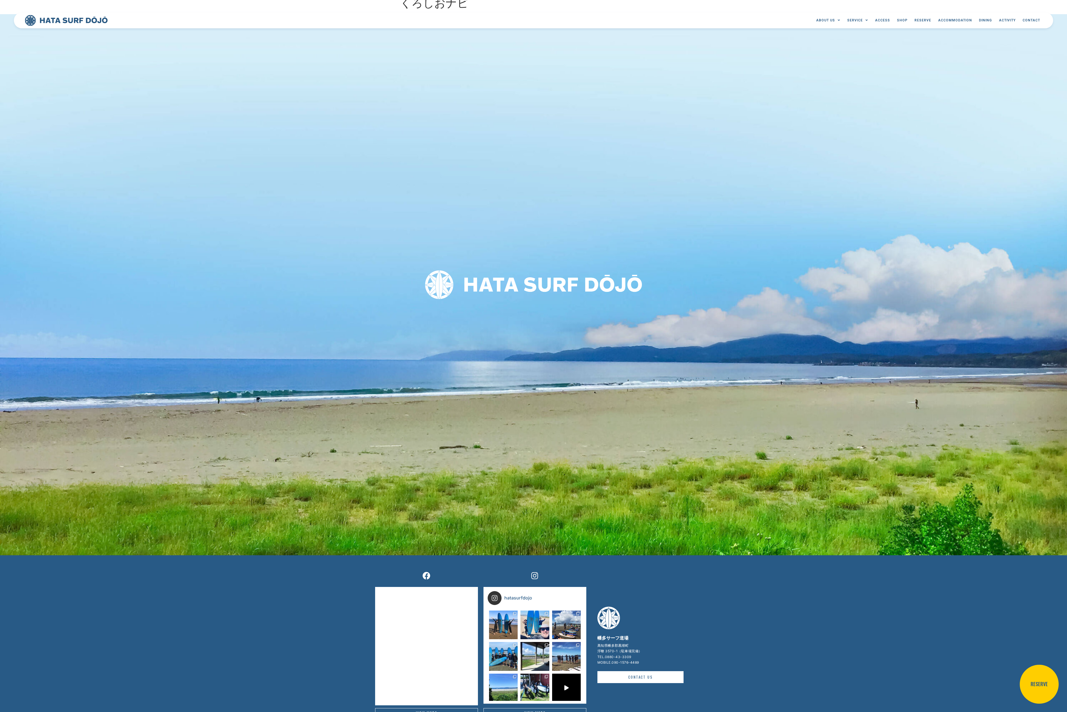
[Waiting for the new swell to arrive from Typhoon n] (534, 656)
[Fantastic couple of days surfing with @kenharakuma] (534, 688)
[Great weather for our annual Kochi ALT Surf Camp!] (566, 688)
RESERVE (922, 20)
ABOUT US (825, 20)
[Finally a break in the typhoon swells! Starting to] (534, 625)
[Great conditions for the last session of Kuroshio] (566, 625)
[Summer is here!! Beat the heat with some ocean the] (503, 688)
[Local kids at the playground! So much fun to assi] (566, 656)
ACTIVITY (1007, 20)
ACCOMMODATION (955, 20)
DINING (985, 20)
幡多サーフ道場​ (613, 638)
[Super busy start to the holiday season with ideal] (503, 656)
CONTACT (1031, 20)
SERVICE (855, 20)
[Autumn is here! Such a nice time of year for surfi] (503, 625)
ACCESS (882, 20)
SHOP (902, 20)
